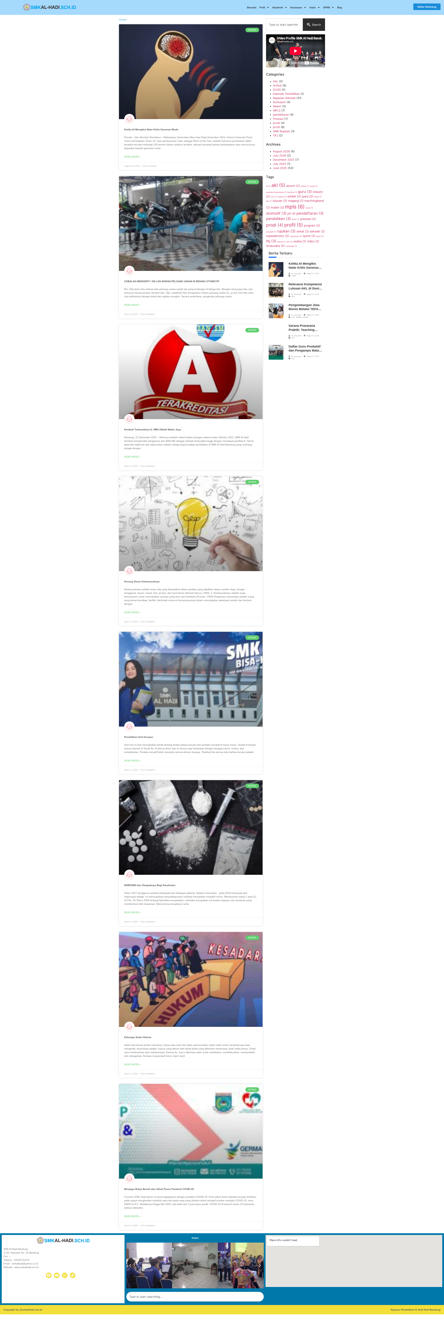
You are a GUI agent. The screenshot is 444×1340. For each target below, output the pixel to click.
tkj (271, 241)
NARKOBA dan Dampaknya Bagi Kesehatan (150, 885)
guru (305, 191)
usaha (299, 241)
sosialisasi (296, 236)
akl (278, 185)
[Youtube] (56, 1275)
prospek (271, 232)
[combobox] (284, 24)
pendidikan (278, 218)
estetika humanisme (276, 192)
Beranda (251, 7)
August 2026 (281, 151)
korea (318, 197)
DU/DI (277, 89)
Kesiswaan (296, 7)
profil (276, 127)
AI (268, 186)
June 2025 (280, 168)
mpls (295, 207)
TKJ (275, 135)
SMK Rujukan (281, 131)
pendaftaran (281, 114)
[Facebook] (49, 1275)
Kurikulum (279, 102)
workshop (291, 246)
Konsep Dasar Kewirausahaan (142, 581)
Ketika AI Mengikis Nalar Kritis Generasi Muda (151, 129)
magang (296, 200)
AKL (275, 81)
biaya (314, 186)
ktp (269, 201)
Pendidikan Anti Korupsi (138, 737)
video (313, 241)
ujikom (281, 242)
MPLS (276, 110)
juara (307, 196)
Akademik (277, 7)
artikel (305, 186)
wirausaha (275, 246)
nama (309, 208)
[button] (130, 1265)
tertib (320, 236)
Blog (339, 7)
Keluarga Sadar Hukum (137, 1037)
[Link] (72, 1275)
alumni (293, 186)
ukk (289, 242)
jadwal (282, 197)
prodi (276, 123)
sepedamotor (277, 236)
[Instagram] (64, 1275)
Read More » (132, 156)
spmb (309, 236)
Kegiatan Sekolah (284, 98)
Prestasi (278, 118)
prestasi (308, 219)
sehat (302, 231)
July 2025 (279, 164)
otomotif (276, 213)
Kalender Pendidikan (286, 94)
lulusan (280, 200)
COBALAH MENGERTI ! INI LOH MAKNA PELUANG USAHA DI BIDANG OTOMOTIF (171, 281)
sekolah (317, 231)
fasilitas (292, 192)
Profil (262, 7)
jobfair (294, 196)
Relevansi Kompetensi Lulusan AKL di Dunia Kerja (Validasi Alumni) (305, 288)
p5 (291, 213)
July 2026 (279, 155)
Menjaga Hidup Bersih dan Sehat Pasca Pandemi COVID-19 (159, 1189)
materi (277, 207)
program (312, 225)
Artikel (277, 85)
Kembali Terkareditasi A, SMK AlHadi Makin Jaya (152, 429)
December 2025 (283, 159)
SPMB (326, 7)
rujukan (286, 231)
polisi (295, 219)
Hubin (312, 7)
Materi (277, 106)
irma (274, 197)
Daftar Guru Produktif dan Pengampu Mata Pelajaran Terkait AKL (305, 350)
